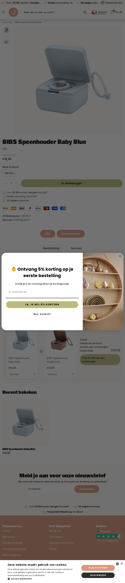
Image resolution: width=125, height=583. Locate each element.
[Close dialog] (120, 256)
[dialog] (62, 571)
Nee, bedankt (42, 314)
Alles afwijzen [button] (98, 575)
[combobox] (117, 563)
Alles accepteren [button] (98, 567)
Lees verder (50, 575)
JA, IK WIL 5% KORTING (42, 304)
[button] (43, 579)
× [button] (121, 564)
